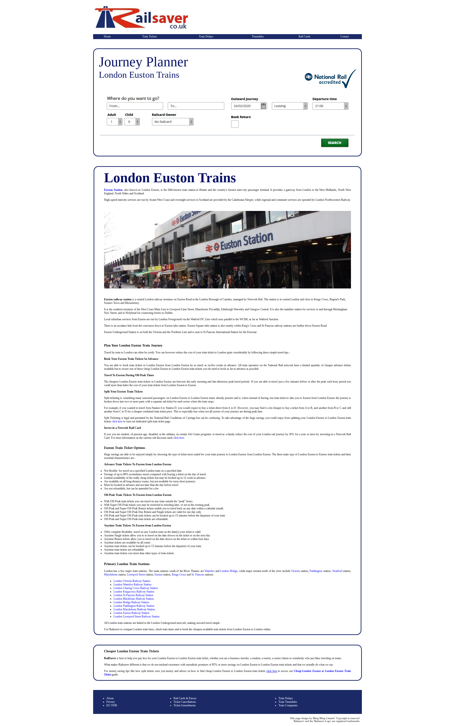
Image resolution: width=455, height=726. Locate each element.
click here (117, 421)
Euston (158, 574)
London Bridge (228, 571)
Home (107, 36)
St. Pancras (197, 574)
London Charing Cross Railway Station (136, 588)
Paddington (315, 571)
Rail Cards (304, 36)
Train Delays (206, 36)
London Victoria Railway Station (132, 581)
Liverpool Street (136, 574)
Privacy (110, 701)
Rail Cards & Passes (184, 698)
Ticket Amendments (184, 705)
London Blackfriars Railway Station (134, 598)
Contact (344, 36)
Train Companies (288, 705)
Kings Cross (179, 574)
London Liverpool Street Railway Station (136, 616)
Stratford (337, 571)
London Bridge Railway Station (131, 602)
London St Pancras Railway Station (133, 595)
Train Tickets (149, 36)
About (110, 698)
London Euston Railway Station (131, 613)
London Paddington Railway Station (134, 605)
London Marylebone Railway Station (134, 609)
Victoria (295, 571)
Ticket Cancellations (184, 701)
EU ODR (111, 705)
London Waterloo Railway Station (132, 584)
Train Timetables (287, 701)
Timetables (258, 36)
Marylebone (111, 574)
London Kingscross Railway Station (134, 591)
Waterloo (209, 571)
